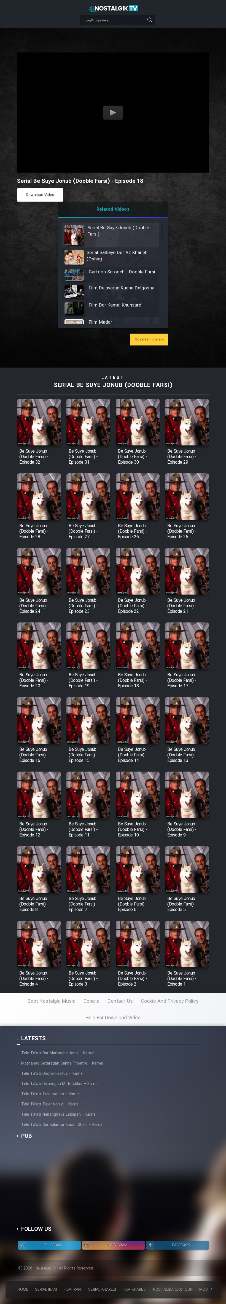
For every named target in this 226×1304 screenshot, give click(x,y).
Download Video (40, 195)
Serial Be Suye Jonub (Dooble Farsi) (113, 385)
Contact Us (120, 1001)
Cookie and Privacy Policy (169, 1001)
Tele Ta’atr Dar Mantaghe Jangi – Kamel (57, 1053)
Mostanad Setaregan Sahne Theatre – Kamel (62, 1063)
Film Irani (73, 1290)
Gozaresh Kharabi (149, 339)
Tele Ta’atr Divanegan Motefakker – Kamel (59, 1084)
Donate (91, 1001)
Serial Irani (46, 1290)
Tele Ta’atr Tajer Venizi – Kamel (50, 1104)
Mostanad (209, 1290)
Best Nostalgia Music (52, 1001)
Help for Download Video (113, 1018)
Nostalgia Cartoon (173, 1290)
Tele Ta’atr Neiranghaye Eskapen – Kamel (58, 1115)
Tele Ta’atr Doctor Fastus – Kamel (52, 1074)
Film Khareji (134, 1290)
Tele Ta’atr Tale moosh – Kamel (50, 1094)
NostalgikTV (46, 1268)
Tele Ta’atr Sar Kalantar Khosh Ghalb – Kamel (62, 1125)
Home (23, 1290)
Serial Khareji (102, 1290)
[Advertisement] (108, 1186)
